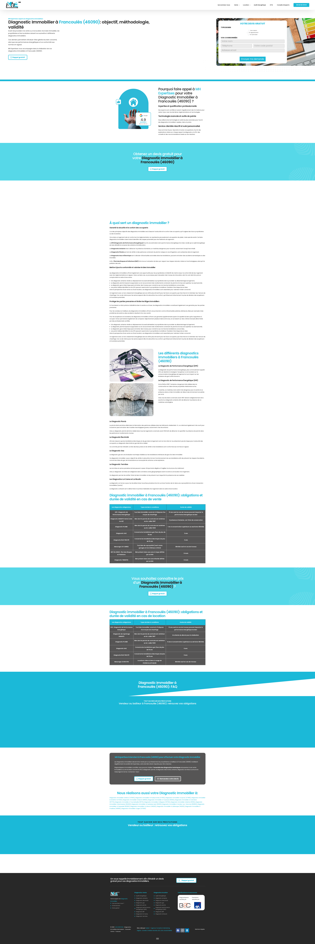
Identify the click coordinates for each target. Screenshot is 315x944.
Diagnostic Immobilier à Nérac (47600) (122, 798)
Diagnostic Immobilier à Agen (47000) (133, 808)
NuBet (147, 928)
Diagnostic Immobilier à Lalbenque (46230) (170, 806)
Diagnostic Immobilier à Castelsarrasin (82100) (146, 804)
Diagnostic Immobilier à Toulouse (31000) (161, 800)
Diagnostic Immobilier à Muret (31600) (135, 800)
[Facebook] (178, 930)
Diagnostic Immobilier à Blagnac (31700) (157, 802)
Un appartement (253, 32)
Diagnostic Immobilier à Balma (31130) (183, 802)
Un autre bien (253, 34)
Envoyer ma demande (252, 59)
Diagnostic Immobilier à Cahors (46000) (143, 806)
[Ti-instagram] (182, 930)
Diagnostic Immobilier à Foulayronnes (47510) (150, 798)
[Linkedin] (187, 930)
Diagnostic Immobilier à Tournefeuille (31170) (129, 802)
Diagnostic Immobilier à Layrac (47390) (178, 798)
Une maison (253, 30)
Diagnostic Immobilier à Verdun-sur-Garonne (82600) (179, 804)
